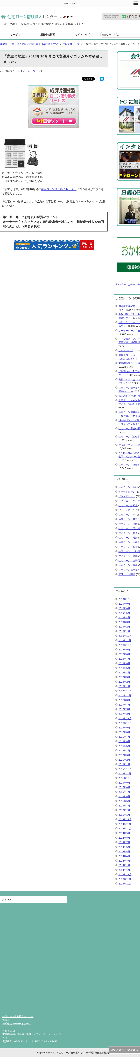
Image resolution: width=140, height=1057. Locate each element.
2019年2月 (124, 626)
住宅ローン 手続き (129, 542)
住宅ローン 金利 (128, 487)
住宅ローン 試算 (128, 556)
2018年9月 (124, 649)
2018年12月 (124, 635)
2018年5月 (124, 668)
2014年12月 (124, 819)
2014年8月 (124, 837)
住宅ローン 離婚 (128, 565)
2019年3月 (124, 622)
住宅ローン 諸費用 (129, 560)
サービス (15, 34)
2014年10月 (124, 828)
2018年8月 (124, 654)
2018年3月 (124, 677)
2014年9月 (124, 833)
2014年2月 (124, 865)
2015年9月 (124, 782)
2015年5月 (124, 801)
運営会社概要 (47, 34)
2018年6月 (124, 663)
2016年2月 (124, 759)
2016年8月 (124, 732)
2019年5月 (124, 613)
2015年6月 (124, 796)
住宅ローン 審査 (128, 533)
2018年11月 (124, 640)
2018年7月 (124, 658)
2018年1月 (124, 686)
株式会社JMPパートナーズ (16, 1023)
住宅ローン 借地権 (129, 528)
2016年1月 (124, 764)
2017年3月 (124, 713)
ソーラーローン (126, 510)
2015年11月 (124, 773)
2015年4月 (124, 805)
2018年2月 (124, 681)
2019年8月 (124, 608)
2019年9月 (124, 603)
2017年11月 (124, 695)
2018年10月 (124, 645)
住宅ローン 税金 (128, 546)
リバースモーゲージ (129, 501)
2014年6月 (124, 847)
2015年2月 (124, 810)
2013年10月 (124, 883)
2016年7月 (124, 736)
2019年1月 (124, 631)
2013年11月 (124, 879)
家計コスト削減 (126, 574)
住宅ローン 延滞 (128, 537)
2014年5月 (124, 851)
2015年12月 (124, 769)
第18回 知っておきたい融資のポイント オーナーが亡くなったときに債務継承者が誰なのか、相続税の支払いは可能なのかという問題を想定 (53, 221)
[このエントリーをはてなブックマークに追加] (102, 78)
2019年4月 (124, 617)
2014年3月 (124, 860)
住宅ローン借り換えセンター (58, 189)
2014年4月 (124, 856)
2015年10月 (124, 778)
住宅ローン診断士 (128, 505)
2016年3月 (124, 755)
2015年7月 (124, 791)
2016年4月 (124, 750)
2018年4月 (124, 672)
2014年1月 (124, 870)
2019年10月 (124, 599)
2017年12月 (124, 691)
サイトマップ (82, 34)
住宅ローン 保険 (128, 523)
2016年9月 (124, 727)
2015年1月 (124, 814)
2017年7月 (124, 704)
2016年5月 (124, 746)
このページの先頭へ (127, 1050)
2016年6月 (124, 741)
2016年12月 (124, 718)
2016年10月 (124, 723)
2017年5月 (124, 709)
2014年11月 (124, 824)
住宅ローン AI (126, 514)
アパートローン (126, 491)
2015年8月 (124, 787)
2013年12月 (124, 874)
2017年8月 (124, 700)
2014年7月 (124, 842)
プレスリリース (31, 71)
